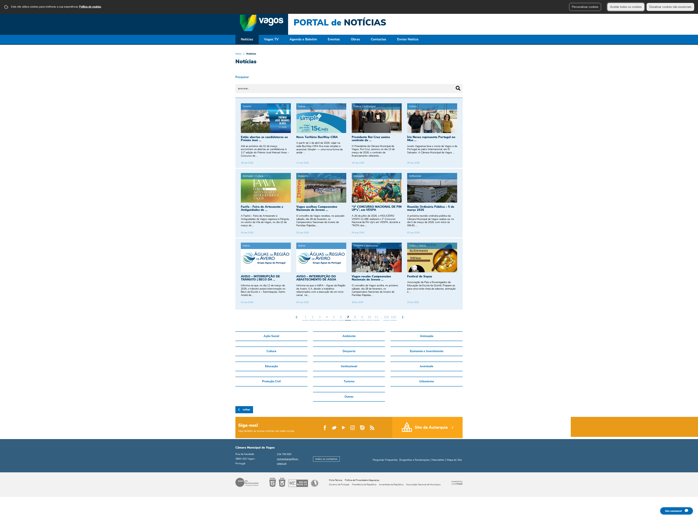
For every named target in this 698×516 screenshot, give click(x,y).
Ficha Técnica (335, 480)
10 (369, 317)
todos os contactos (326, 459)
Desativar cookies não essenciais (670, 6)
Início (238, 54)
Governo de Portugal (339, 484)
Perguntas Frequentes (385, 460)
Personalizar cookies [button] (585, 6)
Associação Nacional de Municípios (423, 484)
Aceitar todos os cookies (626, 6)
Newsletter (438, 460)
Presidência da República (364, 484)
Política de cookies (90, 6)
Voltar (246, 409)
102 (386, 317)
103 (393, 317)
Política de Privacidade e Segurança (362, 480)
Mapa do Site (454, 460)
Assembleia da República (391, 484)
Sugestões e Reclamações (415, 460)
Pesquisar (242, 77)
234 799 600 (284, 454)
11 (376, 317)
